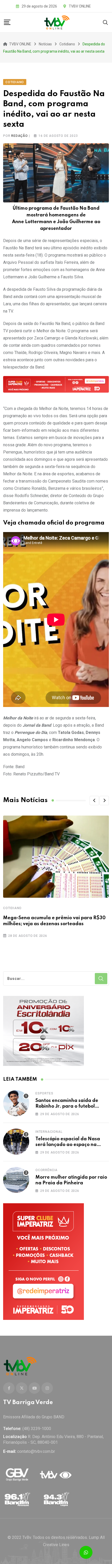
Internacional (48, 1132)
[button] (94, 800)
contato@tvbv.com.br (36, 1451)
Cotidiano (12, 908)
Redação (19, 136)
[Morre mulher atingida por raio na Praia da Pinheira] (16, 1180)
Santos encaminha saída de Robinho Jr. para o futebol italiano (66, 1106)
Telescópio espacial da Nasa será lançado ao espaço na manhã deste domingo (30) (67, 1145)
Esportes (44, 1093)
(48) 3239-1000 (36, 1428)
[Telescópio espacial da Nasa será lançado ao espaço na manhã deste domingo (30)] (16, 1142)
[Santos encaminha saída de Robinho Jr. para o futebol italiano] (16, 1103)
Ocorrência (46, 1170)
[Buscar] (105, 22)
